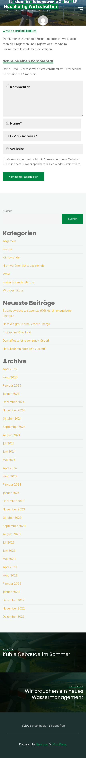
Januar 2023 (11, 592)
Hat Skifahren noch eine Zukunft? (24, 349)
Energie (8, 249)
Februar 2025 (12, 385)
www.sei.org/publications (19, 31)
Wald (6, 274)
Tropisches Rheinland (17, 332)
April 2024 (10, 468)
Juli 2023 (9, 542)
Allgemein (9, 241)
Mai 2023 (9, 559)
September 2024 (14, 427)
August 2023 (11, 534)
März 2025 (10, 377)
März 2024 (10, 476)
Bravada (42, 744)
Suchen (7, 211)
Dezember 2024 (14, 402)
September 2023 (14, 526)
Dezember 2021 (14, 616)
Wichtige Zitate (13, 290)
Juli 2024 (9, 443)
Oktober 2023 (12, 518)
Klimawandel (11, 257)
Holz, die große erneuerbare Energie (27, 324)
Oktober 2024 (12, 418)
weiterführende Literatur (19, 282)
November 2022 (14, 608)
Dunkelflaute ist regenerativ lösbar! (26, 340)
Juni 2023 (9, 551)
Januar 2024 (11, 493)
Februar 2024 (12, 484)
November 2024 (14, 410)
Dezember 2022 (14, 600)
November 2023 (14, 509)
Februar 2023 (12, 583)
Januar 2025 (11, 394)
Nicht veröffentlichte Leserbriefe (24, 265)
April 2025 (10, 369)
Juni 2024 (9, 451)
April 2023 (10, 567)
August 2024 (11, 435)
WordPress (59, 744)
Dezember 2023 (14, 501)
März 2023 (10, 575)
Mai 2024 (9, 460)
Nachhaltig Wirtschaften (30, 6)
